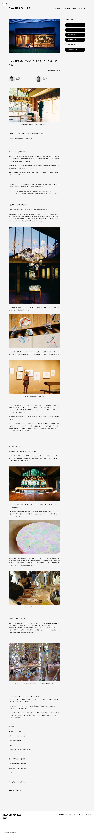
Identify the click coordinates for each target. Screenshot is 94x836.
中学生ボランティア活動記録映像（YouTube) (21, 750)
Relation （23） (72, 35)
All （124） (71, 25)
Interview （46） (72, 49)
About (69, 8)
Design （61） (71, 45)
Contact (80, 8)
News (74, 8)
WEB (11, 745)
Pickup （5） (71, 30)
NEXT (18, 791)
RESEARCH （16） (72, 40)
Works (57, 8)
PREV (11, 791)
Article (63, 8)
